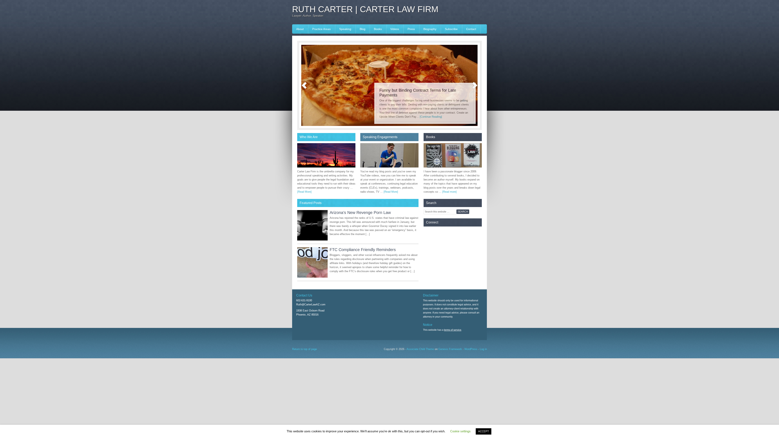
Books (376, 29)
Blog (362, 29)
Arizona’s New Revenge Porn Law (360, 212)
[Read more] (449, 191)
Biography (429, 29)
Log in (483, 349)
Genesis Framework (450, 349)
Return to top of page (304, 349)
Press (409, 29)
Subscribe (451, 29)
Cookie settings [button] (460, 431)
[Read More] (304, 191)
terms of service (452, 329)
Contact (471, 29)
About (300, 29)
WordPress (470, 349)
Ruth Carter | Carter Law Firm (365, 9)
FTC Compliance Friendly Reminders (363, 249)
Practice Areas (321, 29)
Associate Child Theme (420, 349)
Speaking (343, 29)
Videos (394, 29)
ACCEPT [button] (483, 431)
